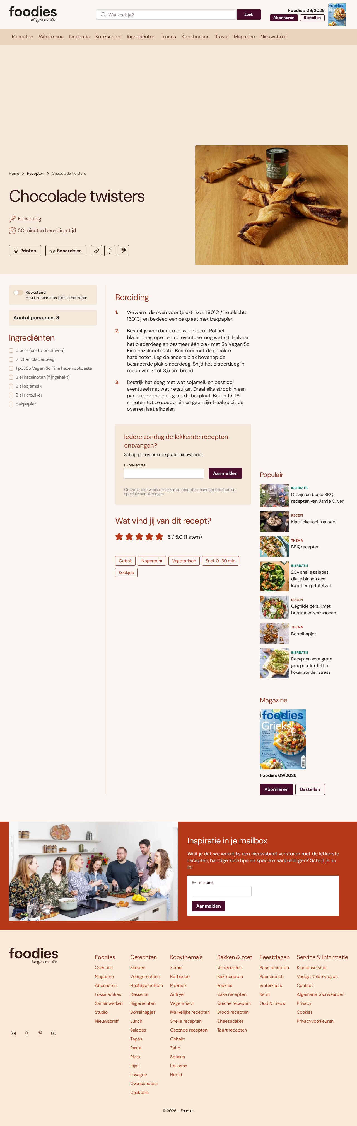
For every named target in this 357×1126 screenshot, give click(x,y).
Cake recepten (232, 994)
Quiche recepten (234, 1003)
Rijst (134, 1066)
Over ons (104, 968)
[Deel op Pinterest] (123, 250)
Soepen (137, 968)
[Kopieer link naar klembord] (96, 250)
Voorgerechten (145, 976)
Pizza (135, 1057)
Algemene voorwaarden (320, 994)
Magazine (104, 976)
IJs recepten (229, 968)
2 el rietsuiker (29, 395)
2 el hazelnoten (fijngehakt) (43, 377)
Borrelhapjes (143, 1012)
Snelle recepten (186, 1021)
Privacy (304, 1003)
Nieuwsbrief (107, 1021)
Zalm (175, 1048)
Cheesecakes (230, 1021)
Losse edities (108, 994)
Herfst (176, 1075)
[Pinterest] (40, 1033)
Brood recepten (233, 1012)
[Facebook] (26, 1033)
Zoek (248, 14)
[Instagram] (13, 1033)
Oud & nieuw (272, 1003)
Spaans (177, 1057)
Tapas (136, 1039)
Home (14, 173)
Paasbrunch (271, 976)
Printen (28, 251)
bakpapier (26, 404)
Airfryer (177, 994)
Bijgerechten (143, 1003)
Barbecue (180, 976)
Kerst (265, 994)
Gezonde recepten (188, 1030)
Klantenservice (311, 968)
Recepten (35, 173)
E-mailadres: (135, 465)
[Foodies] (48, 14)
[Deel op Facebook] (109, 250)
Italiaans (178, 1066)
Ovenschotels (144, 1083)
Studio (101, 1012)
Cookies (305, 1012)
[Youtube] (53, 1033)
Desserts (139, 994)
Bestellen (312, 17)
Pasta (135, 1048)
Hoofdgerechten (146, 985)
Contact (305, 985)
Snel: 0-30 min (220, 561)
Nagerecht (152, 561)
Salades (138, 1030)
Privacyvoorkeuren (315, 1021)
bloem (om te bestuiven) (40, 350)
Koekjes (126, 572)
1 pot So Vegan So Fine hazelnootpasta (54, 368)
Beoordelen (69, 251)
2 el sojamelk (29, 386)
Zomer (176, 968)
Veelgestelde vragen (317, 976)
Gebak (125, 561)
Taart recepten (232, 1030)
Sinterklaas (271, 985)
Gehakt (177, 1039)
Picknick (178, 985)
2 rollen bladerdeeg (35, 359)
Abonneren (284, 17)
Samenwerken (109, 1003)
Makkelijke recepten (190, 1012)
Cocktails (139, 1092)
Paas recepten (274, 968)
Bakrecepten (230, 976)
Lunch (136, 1021)
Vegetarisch (184, 561)
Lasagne (138, 1075)
